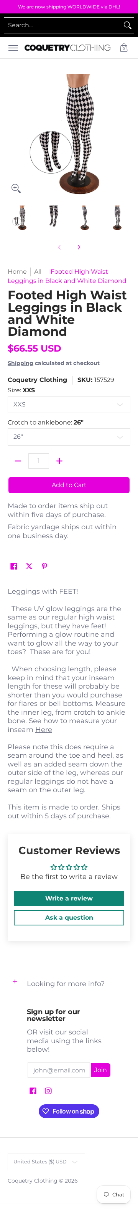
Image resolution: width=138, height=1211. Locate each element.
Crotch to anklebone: (46, 422)
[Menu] (13, 47)
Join (100, 1070)
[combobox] (63, 25)
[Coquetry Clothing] (67, 48)
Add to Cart (69, 485)
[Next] (125, 135)
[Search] (128, 25)
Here (43, 729)
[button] (123, 47)
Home (17, 271)
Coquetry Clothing (37, 379)
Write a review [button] (69, 898)
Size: (21, 390)
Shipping (20, 363)
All (37, 271)
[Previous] (13, 135)
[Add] (59, 461)
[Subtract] (18, 461)
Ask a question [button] (69, 917)
